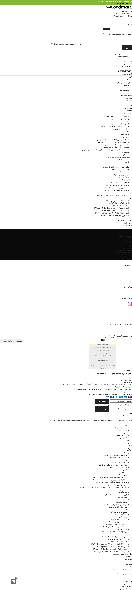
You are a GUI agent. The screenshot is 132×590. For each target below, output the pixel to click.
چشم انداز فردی (124, 159)
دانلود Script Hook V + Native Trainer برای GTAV (112, 213)
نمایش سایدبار (111, 335)
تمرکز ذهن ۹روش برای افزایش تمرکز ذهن (115, 126)
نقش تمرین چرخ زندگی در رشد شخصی (116, 147)
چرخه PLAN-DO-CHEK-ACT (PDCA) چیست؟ (113, 195)
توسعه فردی (125, 85)
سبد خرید (129, 98)
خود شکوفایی (125, 154)
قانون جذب (126, 131)
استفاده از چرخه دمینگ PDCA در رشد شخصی (114, 145)
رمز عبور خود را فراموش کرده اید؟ (120, 54)
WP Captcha (55, 44)
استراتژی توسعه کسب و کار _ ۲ (116, 188)
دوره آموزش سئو (124, 177)
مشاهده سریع (100, 389)
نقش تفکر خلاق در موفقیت (120, 169)
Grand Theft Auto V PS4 (121, 205)
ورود (127, 48)
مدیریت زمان (125, 137)
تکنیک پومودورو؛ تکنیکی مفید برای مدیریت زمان (111, 140)
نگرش (127, 162)
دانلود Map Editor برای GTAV (119, 203)
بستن (130, 566)
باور (128, 121)
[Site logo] (124, 4)
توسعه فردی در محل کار (121, 175)
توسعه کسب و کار (123, 83)
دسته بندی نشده (124, 90)
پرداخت (129, 100)
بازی (128, 87)
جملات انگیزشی (124, 164)
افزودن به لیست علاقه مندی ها (83, 389)
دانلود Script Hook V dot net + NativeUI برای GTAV (112, 208)
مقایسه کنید (112, 389)
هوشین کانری (125, 193)
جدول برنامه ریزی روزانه (121, 129)
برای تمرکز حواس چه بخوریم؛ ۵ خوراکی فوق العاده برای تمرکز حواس (106, 149)
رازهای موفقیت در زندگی (121, 124)
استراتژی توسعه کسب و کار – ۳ (116, 190)
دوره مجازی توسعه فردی (121, 119)
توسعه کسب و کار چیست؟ (120, 182)
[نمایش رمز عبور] (106, 29)
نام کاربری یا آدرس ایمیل (121, 16)
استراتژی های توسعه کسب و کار (116, 185)
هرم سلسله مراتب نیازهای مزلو (119, 157)
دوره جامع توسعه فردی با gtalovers (117, 116)
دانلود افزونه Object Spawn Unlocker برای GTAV (112, 215)
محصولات (128, 80)
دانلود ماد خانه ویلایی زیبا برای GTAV (117, 201)
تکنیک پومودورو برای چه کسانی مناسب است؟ (111, 142)
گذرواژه (126, 25)
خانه (130, 324)
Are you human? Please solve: (120, 34)
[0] (13, 581)
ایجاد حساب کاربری (122, 13)
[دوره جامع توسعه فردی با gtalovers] (102, 368)
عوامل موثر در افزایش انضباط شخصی (116, 167)
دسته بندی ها (128, 241)
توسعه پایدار (125, 180)
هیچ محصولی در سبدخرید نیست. (121, 574)
